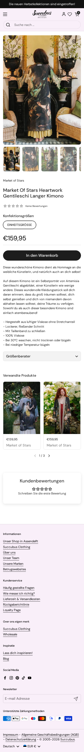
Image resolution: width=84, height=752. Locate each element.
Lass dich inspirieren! (18, 653)
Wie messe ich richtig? (19, 593)
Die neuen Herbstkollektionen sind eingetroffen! (42, 4)
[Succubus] (42, 14)
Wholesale (10, 634)
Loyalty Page (12, 610)
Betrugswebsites (14, 569)
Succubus (67, 739)
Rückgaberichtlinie (16, 604)
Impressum (10, 735)
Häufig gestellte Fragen (18, 588)
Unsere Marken (13, 564)
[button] (77, 14)
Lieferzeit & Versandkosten (21, 599)
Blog (6, 659)
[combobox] (42, 25)
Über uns (9, 552)
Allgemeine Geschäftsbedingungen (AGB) (50, 735)
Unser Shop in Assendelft (20, 541)
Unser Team (11, 558)
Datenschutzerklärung (21, 739)
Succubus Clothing (16, 547)
